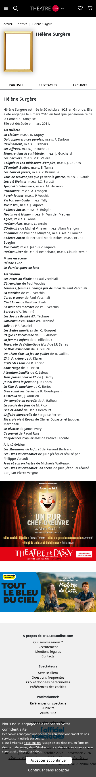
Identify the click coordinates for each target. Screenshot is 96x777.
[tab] (48, 85)
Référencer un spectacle (48, 703)
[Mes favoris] (80, 8)
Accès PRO (48, 713)
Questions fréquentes (48, 677)
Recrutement (48, 647)
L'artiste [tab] (16, 85)
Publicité (48, 708)
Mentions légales (48, 651)
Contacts (48, 656)
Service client (48, 673)
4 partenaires (32, 743)
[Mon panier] (90, 8)
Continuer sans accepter (48, 770)
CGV (29, 682)
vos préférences (16, 747)
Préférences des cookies (48, 687)
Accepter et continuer (49, 760)
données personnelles (53, 682)
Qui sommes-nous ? (48, 642)
